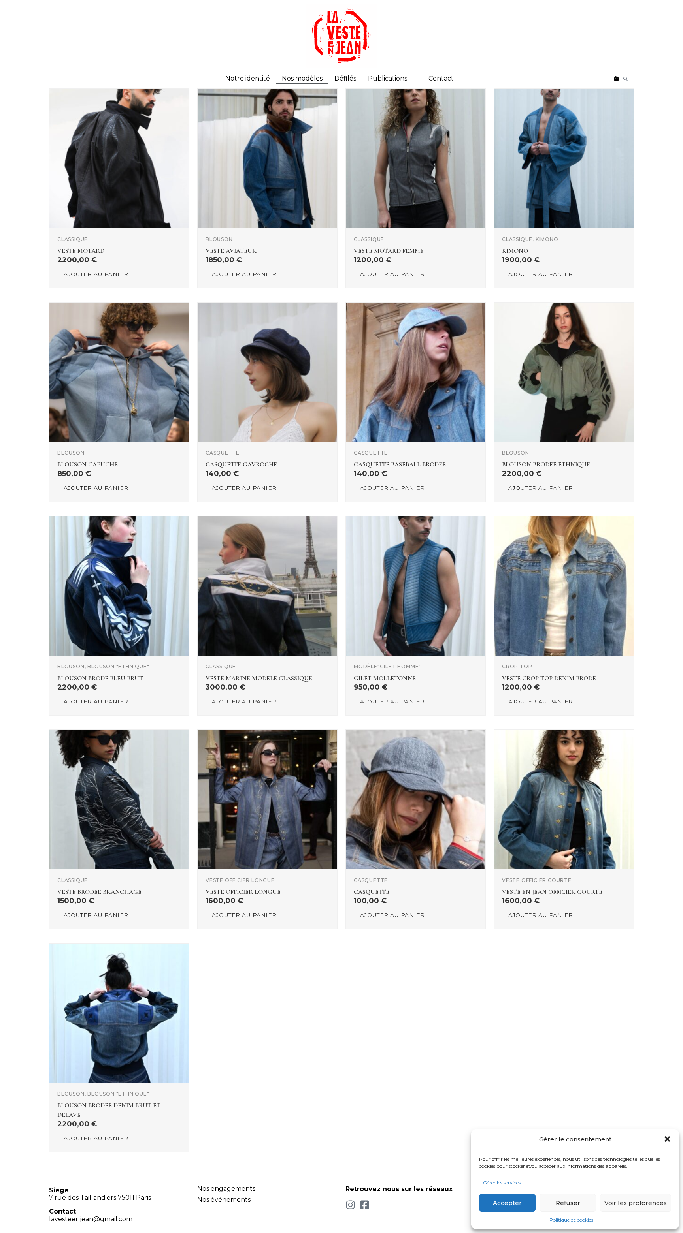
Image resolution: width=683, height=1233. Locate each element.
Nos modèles (302, 78)
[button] (667, 1139)
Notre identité (247, 78)
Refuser (568, 1203)
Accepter (507, 1203)
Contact (441, 78)
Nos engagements (226, 1188)
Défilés (345, 78)
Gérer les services (502, 1183)
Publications (387, 78)
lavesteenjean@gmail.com (90, 1219)
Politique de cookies (571, 1220)
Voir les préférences (635, 1203)
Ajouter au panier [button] (96, 274)
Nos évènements (224, 1199)
